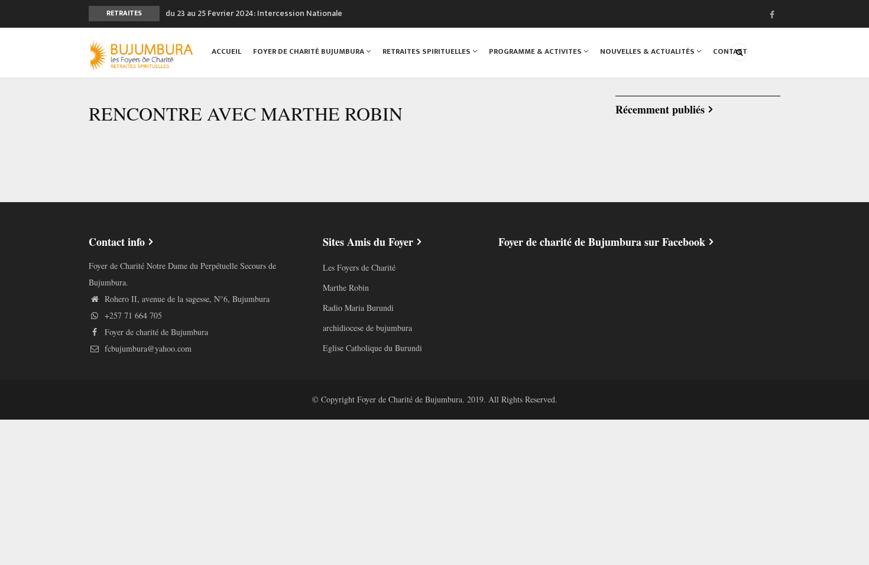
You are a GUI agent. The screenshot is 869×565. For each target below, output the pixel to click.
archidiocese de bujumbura (367, 327)
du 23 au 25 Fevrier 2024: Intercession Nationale (254, 13)
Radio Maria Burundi (358, 307)
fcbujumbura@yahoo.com (147, 348)
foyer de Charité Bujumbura (309, 51)
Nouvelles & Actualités (648, 51)
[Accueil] (142, 54)
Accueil (226, 51)
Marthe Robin (346, 287)
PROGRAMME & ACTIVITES (536, 51)
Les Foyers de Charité (359, 267)
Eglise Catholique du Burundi (372, 347)
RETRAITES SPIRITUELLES (427, 51)
